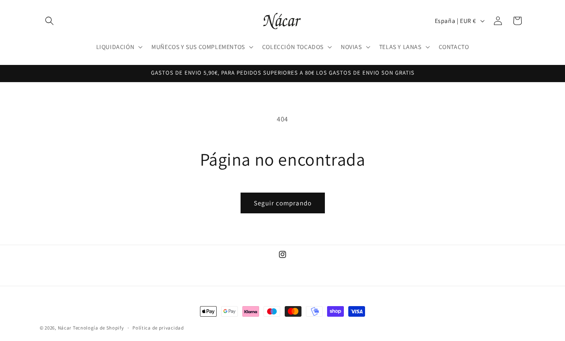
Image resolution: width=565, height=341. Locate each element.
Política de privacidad (158, 327)
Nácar (65, 328)
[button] (49, 20)
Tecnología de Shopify (98, 328)
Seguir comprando (283, 203)
